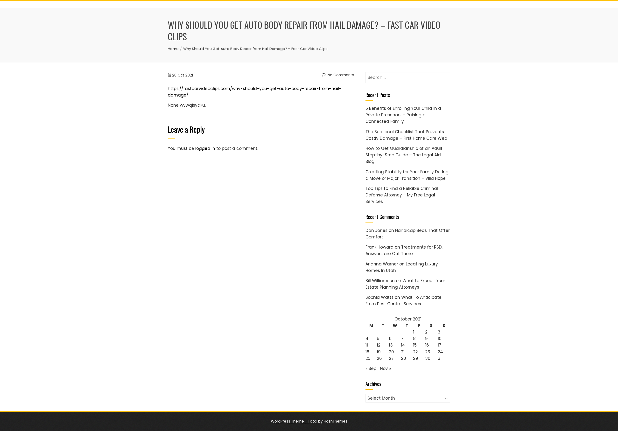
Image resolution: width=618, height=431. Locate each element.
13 (391, 345)
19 (379, 352)
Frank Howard (379, 247)
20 (391, 352)
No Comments (340, 74)
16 (427, 345)
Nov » (385, 368)
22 (415, 352)
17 (439, 345)
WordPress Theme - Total (294, 421)
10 (440, 338)
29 (415, 358)
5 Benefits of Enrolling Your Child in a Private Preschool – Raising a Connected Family (403, 114)
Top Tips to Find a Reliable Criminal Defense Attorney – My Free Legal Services (401, 195)
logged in (205, 148)
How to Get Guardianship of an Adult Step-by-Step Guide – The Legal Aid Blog (403, 155)
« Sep (370, 368)
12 (378, 345)
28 (403, 358)
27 (391, 358)
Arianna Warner (381, 264)
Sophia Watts (379, 297)
